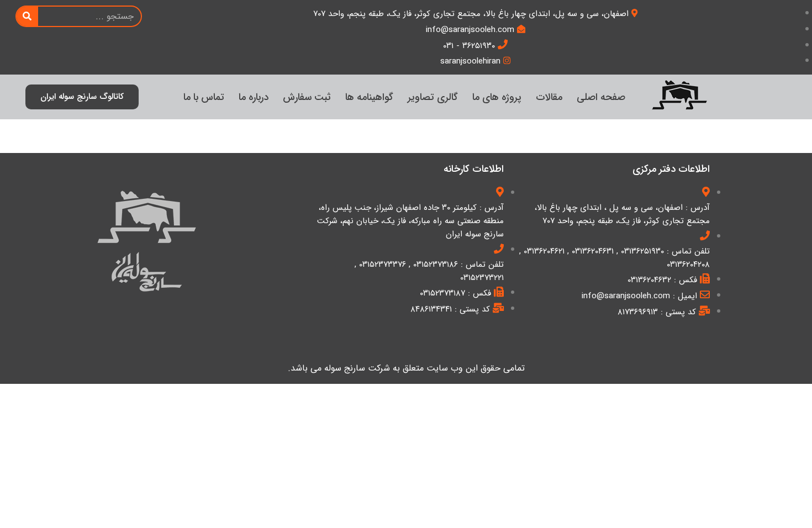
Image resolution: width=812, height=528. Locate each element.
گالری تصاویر (433, 97)
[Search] (27, 16)
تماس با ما (203, 97)
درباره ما (253, 97)
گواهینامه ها (369, 97)
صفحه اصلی (601, 97)
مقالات (549, 97)
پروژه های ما (496, 97)
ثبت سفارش (307, 97)
